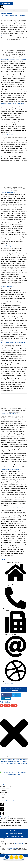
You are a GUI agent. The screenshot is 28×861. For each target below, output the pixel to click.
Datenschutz (21, 859)
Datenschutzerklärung (19, 843)
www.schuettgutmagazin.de (7, 799)
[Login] (7, 857)
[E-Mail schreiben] (12, 857)
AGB (5, 859)
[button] (14, 10)
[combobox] (14, 711)
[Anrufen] (16, 857)
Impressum (12, 859)
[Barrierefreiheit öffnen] (21, 857)
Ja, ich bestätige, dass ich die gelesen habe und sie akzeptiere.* (14, 844)
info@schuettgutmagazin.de (7, 800)
